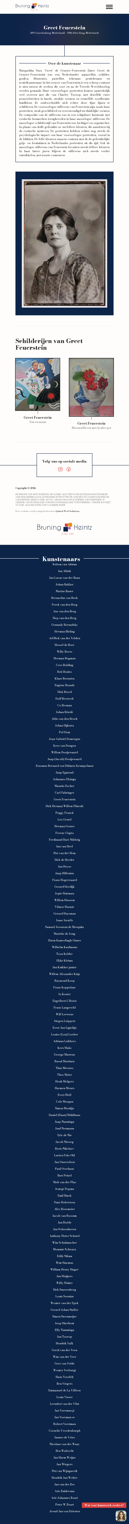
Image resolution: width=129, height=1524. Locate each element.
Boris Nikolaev (64, 1149)
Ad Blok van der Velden (64, 638)
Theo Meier (64, 1075)
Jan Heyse (64, 867)
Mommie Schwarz (64, 1249)
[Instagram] (60, 469)
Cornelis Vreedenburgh (64, 1431)
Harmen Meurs (64, 1088)
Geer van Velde (65, 1363)
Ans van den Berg (64, 611)
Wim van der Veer (64, 1357)
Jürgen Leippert (64, 1021)
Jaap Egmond (64, 772)
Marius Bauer (64, 591)
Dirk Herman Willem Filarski (64, 806)
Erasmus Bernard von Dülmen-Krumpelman (64, 766)
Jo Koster (64, 994)
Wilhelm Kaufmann (64, 947)
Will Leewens (64, 1014)
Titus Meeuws (64, 1068)
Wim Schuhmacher (64, 1243)
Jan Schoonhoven (64, 1229)
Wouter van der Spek (64, 1303)
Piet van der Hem (64, 853)
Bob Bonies (64, 672)
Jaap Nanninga (64, 1122)
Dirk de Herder (64, 860)
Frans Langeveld (65, 1008)
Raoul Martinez (64, 1061)
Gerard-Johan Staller (64, 1310)
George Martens (64, 1055)
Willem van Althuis (64, 564)
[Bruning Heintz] (32, 6)
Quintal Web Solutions (67, 511)
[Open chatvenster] (121, 1516)
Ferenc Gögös (64, 833)
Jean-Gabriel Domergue (64, 739)
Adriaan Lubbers (64, 1041)
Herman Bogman (65, 658)
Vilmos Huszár (64, 907)
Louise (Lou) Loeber (64, 1034)
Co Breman (64, 705)
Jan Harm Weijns (64, 1457)
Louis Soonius (64, 1296)
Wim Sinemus (64, 1263)
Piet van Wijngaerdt (64, 1471)
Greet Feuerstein (64, 799)
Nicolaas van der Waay (65, 1444)
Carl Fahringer (64, 793)
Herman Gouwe (64, 826)
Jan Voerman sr (64, 1417)
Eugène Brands (65, 685)
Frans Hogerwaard (64, 880)
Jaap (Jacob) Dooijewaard (64, 759)
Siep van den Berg (64, 618)
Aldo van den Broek (65, 719)
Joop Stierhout (64, 1323)
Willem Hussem (64, 900)
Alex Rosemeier (64, 1209)
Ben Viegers (65, 1384)
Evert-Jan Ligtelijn (64, 1028)
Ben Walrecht (65, 1451)
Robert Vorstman (64, 1424)
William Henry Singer (64, 1269)
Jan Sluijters (64, 1276)
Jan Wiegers (64, 1464)
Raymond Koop (64, 981)
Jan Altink (64, 571)
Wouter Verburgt (64, 1370)
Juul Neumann (64, 1128)
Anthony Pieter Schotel (65, 1236)
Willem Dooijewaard (64, 752)
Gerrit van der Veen (64, 1350)
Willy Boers (64, 652)
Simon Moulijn (64, 1108)
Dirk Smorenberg (64, 1290)
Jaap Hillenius (64, 873)
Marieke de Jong (64, 934)
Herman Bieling (64, 631)
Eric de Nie (64, 1135)
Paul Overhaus (64, 1169)
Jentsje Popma (64, 1189)
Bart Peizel (64, 1175)
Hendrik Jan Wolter (64, 1478)
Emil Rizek (65, 1196)
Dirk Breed (64, 692)
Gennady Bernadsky (64, 625)
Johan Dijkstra (64, 725)
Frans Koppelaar (64, 987)
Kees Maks (64, 1048)
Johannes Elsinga (64, 779)
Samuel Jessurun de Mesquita (64, 927)
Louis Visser (64, 1397)
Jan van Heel (64, 846)
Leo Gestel (65, 819)
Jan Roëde (64, 1222)
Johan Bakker (65, 584)
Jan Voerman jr (65, 1410)
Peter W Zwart (64, 1505)
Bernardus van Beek (64, 598)
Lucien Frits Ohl (64, 1155)
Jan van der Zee (64, 1484)
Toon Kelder (64, 954)
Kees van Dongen (64, 746)
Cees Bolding (64, 665)
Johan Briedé (64, 712)
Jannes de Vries (64, 1437)
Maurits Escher (64, 786)
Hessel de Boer (64, 645)
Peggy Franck (64, 813)
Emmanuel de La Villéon (64, 1390)
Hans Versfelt (64, 1377)
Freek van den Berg (64, 605)
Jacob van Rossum (64, 1216)
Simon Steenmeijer (64, 1316)
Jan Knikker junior (64, 967)
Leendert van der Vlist (64, 1404)
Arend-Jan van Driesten (64, 1511)
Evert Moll (64, 1095)
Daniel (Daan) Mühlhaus (64, 1115)
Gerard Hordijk (64, 887)
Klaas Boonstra (65, 678)
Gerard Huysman (64, 914)
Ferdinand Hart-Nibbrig (64, 840)
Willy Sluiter (64, 1283)
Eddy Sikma (64, 1256)
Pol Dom (64, 732)
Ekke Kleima (64, 961)
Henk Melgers (64, 1081)
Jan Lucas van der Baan (64, 578)
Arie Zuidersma (65, 1491)
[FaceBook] (69, 469)
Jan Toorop (64, 1337)
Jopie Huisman (64, 893)
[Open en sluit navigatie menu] (109, 7)
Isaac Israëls (64, 920)
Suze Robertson (64, 1202)
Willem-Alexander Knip (64, 974)
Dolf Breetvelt (64, 699)
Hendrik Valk (64, 1343)
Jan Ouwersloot (64, 1162)
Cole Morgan (64, 1102)
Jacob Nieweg (64, 1142)
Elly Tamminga (64, 1330)
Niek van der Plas (64, 1182)
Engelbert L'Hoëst (65, 1001)
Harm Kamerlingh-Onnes (64, 940)
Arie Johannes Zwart (64, 1498)
